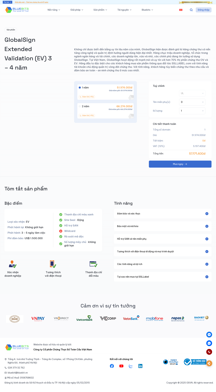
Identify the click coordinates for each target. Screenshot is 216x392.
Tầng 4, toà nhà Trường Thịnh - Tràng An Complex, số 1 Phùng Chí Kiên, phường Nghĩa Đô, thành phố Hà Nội (50, 361)
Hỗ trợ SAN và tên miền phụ (131, 238)
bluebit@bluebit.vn (18, 372)
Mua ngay (178, 164)
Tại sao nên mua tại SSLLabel (133, 276)
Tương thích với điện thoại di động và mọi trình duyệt (145, 251)
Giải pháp (75, 9)
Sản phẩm (99, 9)
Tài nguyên (123, 9)
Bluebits (146, 9)
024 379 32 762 (16, 367)
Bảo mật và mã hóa (127, 226)
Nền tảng (52, 9)
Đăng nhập (204, 9)
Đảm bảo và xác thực (128, 213)
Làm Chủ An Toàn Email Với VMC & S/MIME (30, 2)
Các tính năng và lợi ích (129, 264)
